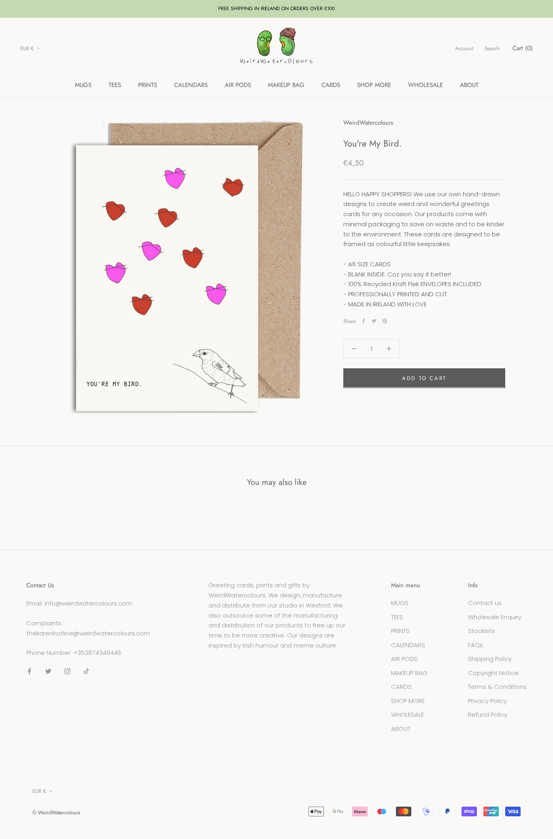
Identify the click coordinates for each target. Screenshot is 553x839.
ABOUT (469, 85)
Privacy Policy (487, 701)
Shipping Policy (490, 658)
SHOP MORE (374, 85)
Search (492, 48)
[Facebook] (363, 321)
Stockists (481, 631)
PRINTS (147, 85)
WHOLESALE (425, 85)
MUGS (83, 85)
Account (464, 48)
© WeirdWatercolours (56, 812)
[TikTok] (86, 671)
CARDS (330, 85)
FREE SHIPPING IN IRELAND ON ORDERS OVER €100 (276, 8)
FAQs (475, 645)
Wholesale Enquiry (494, 617)
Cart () (523, 48)
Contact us (485, 603)
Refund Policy (487, 714)
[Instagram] (67, 671)
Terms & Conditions (497, 686)
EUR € (27, 48)
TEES (114, 85)
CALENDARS (191, 85)
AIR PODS (238, 85)
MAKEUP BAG (286, 85)
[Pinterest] (384, 321)
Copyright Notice (493, 673)
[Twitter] (374, 321)
